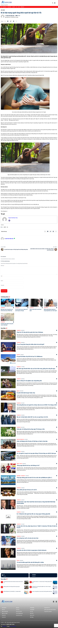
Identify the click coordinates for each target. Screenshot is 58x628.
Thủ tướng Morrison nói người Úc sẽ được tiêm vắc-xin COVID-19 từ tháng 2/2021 (37, 405)
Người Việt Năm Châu (10, 15)
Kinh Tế (3, 609)
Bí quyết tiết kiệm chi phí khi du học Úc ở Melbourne (29, 356)
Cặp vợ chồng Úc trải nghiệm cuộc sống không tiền (29, 380)
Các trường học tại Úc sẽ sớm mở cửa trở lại (27, 538)
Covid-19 (13, 6)
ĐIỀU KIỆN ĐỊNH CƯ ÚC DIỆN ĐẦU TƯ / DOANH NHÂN (12, 591)
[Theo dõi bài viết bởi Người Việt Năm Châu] (2, 16)
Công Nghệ (32, 609)
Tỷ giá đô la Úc (47, 607)
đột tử (5, 227)
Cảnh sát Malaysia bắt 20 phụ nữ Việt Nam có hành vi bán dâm (32, 441)
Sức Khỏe (3, 10)
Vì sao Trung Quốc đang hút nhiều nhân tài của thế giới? (30, 344)
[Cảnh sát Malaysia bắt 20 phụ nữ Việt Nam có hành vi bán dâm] (8, 444)
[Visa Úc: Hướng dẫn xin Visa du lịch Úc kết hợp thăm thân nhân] (55, 592)
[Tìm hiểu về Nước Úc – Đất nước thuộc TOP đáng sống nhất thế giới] (55, 582)
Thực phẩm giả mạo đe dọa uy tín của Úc (27, 489)
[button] (10, 21)
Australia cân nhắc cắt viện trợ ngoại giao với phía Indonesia (31, 550)
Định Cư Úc (32, 615)
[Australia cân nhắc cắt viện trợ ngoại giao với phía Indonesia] (8, 553)
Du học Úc (18, 354)
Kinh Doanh (4, 607)
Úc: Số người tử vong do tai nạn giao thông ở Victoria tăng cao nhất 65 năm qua (36, 453)
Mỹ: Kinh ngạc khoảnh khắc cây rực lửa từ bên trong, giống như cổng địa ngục (36, 368)
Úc (16, 6)
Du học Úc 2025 (19, 611)
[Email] (8, 21)
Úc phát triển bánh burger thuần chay (26, 393)
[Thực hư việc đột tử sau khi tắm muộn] (36, 303)
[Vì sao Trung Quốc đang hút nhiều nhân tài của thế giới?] (8, 347)
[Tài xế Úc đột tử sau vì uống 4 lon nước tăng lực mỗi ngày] (21, 303)
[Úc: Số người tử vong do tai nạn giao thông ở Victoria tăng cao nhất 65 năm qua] (8, 456)
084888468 (4, 626)
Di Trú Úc (17, 609)
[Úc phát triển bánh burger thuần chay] (8, 395)
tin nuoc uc (4, 6)
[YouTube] (43, 575)
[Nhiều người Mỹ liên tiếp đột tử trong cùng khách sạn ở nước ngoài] (50, 303)
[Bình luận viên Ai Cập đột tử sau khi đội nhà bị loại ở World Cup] (7, 303)
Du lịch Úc (4, 617)
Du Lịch (31, 611)
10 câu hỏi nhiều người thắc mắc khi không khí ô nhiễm (30, 562)
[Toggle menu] (56, 2)
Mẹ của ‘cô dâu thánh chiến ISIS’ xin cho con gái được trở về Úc (32, 417)
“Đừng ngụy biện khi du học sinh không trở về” (28, 465)
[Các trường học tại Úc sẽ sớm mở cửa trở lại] (8, 541)
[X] (15, 575)
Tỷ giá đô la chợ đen (48, 611)
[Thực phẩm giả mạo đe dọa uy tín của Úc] (8, 492)
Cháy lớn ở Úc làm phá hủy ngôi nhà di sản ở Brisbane (30, 332)
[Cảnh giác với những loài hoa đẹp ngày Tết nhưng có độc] (8, 432)
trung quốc (9, 6)
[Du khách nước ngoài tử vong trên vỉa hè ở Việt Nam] (7, 317)
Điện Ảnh (31, 613)
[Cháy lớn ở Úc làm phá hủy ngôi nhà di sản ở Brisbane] (8, 335)
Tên (1, 276)
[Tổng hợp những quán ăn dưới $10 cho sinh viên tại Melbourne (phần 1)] (8, 480)
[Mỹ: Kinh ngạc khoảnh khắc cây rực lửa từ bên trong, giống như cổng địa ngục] (8, 371)
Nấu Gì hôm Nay (5, 611)
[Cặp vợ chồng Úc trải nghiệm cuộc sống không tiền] (8, 383)
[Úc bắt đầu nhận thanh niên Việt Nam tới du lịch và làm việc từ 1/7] (26, 582)
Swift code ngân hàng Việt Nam (50, 609)
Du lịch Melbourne (19, 613)
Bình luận (2, 265)
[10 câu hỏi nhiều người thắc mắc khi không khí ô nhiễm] (8, 565)
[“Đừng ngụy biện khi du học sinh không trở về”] (8, 468)
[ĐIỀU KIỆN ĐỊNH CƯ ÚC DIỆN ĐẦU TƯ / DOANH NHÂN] (26, 592)
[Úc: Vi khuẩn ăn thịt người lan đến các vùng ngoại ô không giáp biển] (8, 516)
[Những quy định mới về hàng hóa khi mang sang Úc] (26, 587)
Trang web (2, 285)
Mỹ (18, 6)
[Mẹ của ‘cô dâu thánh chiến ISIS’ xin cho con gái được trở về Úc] (8, 419)
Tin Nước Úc (3, 307)
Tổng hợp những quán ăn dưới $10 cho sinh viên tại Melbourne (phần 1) (34, 477)
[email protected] (13, 626)
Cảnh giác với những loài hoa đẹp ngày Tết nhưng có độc (31, 429)
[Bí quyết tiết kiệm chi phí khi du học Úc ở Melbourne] (8, 359)
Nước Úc (17, 607)
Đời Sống (31, 617)
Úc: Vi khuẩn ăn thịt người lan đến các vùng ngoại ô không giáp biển (33, 514)
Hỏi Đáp (18, 560)
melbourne (22, 6)
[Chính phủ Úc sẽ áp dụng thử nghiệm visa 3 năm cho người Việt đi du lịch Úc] (55, 587)
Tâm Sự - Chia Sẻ (19, 463)
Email (2, 280)
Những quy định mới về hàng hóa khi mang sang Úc (12, 586)
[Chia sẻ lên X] (5, 21)
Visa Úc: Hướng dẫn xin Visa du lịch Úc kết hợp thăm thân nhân (42, 591)
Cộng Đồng (32, 607)
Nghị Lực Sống (4, 613)
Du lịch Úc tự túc (19, 615)
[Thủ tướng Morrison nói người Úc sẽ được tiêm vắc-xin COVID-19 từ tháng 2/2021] (8, 407)
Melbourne (18, 475)
